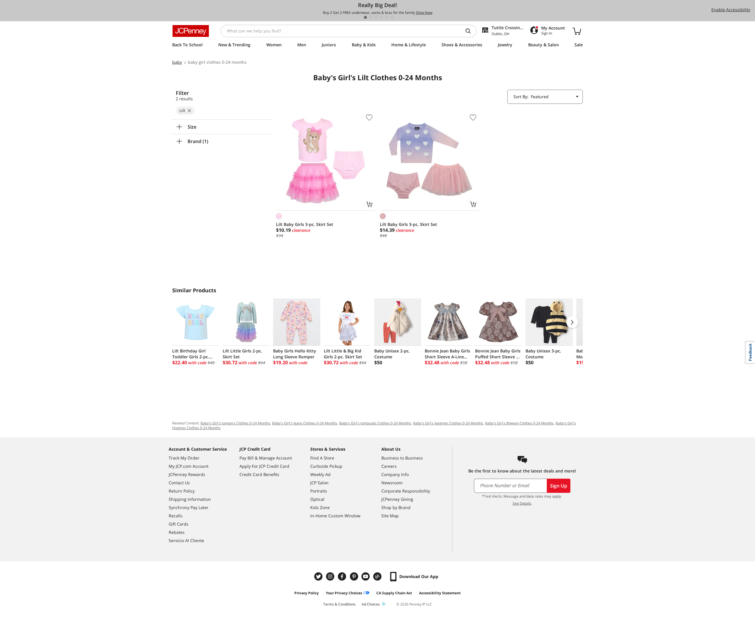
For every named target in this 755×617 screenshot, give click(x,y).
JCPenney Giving (397, 499)
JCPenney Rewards (187, 474)
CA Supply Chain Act (394, 592)
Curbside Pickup (326, 466)
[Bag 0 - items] (577, 31)
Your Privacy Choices (344, 592)
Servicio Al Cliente (186, 540)
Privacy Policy (306, 592)
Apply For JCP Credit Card (264, 466)
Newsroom (392, 482)
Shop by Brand (396, 507)
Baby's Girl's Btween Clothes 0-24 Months (519, 423)
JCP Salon (319, 482)
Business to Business (402, 458)
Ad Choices (371, 604)
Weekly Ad (320, 474)
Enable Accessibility (730, 9)
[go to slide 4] (381, 17)
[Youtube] (366, 576)
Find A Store (322, 458)
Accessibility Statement (440, 592)
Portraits (318, 491)
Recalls (176, 515)
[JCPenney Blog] (378, 576)
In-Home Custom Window (335, 515)
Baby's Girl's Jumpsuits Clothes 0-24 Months (375, 423)
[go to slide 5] (386, 17)
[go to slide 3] (376, 17)
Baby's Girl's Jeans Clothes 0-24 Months (304, 423)
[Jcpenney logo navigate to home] (190, 31)
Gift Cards (178, 524)
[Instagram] (331, 576)
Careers (389, 466)
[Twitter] (319, 576)
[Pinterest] (354, 576)
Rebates (177, 532)
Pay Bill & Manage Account (265, 458)
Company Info (395, 474)
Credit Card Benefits (259, 474)
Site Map (390, 515)
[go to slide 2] (370, 17)
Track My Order (184, 458)
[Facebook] (343, 576)
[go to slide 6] (391, 17)
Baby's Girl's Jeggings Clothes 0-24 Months (448, 423)
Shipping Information (190, 499)
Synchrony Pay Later (189, 507)
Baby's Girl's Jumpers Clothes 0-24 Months (235, 423)
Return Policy (182, 491)
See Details (522, 503)
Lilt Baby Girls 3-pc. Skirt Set (304, 224)
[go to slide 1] (365, 17)
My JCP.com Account (189, 466)
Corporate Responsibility (405, 491)
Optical (317, 499)
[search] (470, 31)
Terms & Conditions (339, 604)
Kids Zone (320, 507)
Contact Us (179, 482)
